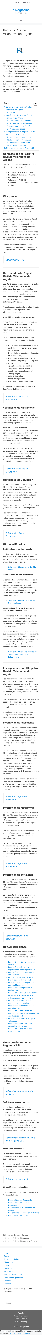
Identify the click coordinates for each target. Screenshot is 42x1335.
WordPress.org (21, 1322)
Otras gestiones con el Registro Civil (20, 148)
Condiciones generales (13, 1278)
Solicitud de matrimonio (17, 1179)
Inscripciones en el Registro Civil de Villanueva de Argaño (20, 133)
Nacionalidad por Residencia (20, 1200)
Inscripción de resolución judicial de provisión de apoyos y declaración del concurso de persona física (22, 995)
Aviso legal (26, 2)
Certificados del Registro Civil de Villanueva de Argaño (19, 116)
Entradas (7, 1265)
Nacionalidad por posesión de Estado (23, 1213)
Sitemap (7, 1284)
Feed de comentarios (21, 1319)
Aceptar (27, 1334)
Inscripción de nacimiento (20, 137)
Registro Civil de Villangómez (17, 1238)
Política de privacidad (13, 1275)
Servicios (7, 1256)
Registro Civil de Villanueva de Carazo (21, 1241)
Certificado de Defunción (20, 126)
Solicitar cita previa (15, 260)
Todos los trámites (11, 1259)
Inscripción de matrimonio (20, 140)
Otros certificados (17, 129)
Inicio (6, 1253)
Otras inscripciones (18, 145)
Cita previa (10, 112)
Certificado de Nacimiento (20, 121)
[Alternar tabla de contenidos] (34, 104)
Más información (17, 1334)
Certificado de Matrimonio (21, 123)
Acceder (21, 1313)
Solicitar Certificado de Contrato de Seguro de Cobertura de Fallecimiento (22, 654)
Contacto (17, 2)
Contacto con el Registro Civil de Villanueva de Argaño (19, 108)
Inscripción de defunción (20, 143)
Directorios (8, 1262)
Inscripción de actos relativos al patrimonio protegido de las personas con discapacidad (23, 1013)
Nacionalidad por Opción (18, 1215)
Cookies (7, 1281)
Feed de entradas (21, 1316)
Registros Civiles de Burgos (16, 1235)
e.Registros (21, 10)
